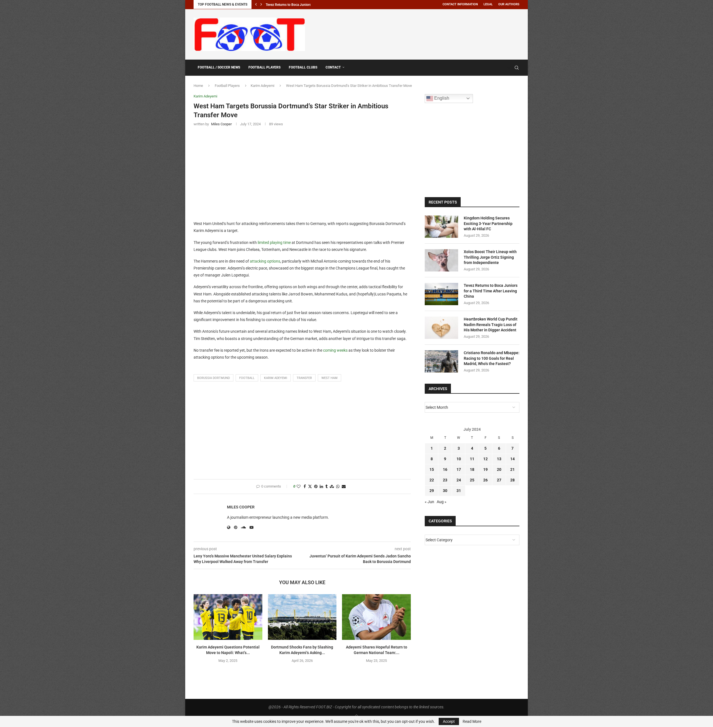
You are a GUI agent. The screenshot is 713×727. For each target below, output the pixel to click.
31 (458, 490)
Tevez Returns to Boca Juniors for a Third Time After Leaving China (490, 290)
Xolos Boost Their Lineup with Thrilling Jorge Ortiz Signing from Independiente (490, 257)
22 (431, 480)
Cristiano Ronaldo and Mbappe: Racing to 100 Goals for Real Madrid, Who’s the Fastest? (491, 358)
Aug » (441, 502)
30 (445, 490)
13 (499, 459)
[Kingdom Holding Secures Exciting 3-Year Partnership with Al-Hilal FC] (441, 227)
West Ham (329, 378)
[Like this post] (299, 486)
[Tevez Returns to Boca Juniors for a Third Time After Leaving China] (441, 294)
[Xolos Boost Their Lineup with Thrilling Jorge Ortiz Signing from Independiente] (441, 260)
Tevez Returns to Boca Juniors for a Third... (298, 5)
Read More (472, 721)
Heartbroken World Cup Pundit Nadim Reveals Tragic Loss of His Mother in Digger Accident (490, 324)
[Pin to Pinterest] (316, 486)
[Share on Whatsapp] (338, 486)
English (441, 98)
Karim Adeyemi (262, 86)
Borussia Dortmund (213, 378)
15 (431, 469)
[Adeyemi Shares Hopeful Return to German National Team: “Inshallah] (376, 617)
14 (512, 459)
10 (458, 459)
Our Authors (508, 4)
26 (485, 480)
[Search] (516, 68)
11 (472, 459)
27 (499, 480)
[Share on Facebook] (305, 486)
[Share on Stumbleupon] (332, 486)
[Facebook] (503, 68)
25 (472, 480)
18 (472, 469)
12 (485, 459)
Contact (333, 67)
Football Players (264, 67)
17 (458, 469)
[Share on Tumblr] (326, 486)
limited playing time (274, 242)
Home (198, 86)
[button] (256, 4)
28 (512, 480)
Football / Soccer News (219, 67)
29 (431, 490)
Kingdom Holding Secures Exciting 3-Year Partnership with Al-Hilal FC (488, 223)
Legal (488, 4)
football (247, 378)
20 (499, 469)
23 (445, 480)
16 (445, 469)
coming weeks (335, 350)
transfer (304, 378)
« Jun (429, 502)
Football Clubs (303, 67)
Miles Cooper (241, 507)
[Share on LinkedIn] (321, 486)
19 (485, 469)
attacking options (265, 261)
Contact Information (460, 4)
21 (512, 469)
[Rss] (508, 68)
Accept (449, 721)
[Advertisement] (418, 33)
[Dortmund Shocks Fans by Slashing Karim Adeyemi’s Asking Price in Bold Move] (302, 617)
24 (458, 480)
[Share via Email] (344, 486)
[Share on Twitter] (310, 486)
